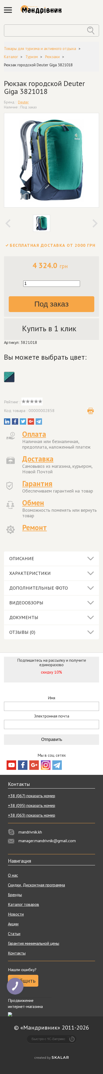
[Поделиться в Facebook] (15, 421)
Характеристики (30, 573)
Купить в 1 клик (49, 328)
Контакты (17, 953)
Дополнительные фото (38, 588)
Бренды (15, 894)
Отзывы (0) (22, 632)
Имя (51, 697)
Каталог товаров (23, 904)
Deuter (23, 102)
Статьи (14, 933)
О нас (13, 875)
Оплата (34, 434)
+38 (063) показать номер (31, 815)
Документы (23, 617)
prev (8, 223)
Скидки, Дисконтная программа (36, 884)
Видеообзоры (26, 603)
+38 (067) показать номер (31, 795)
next (95, 223)
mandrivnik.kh (30, 832)
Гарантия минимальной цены (33, 943)
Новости (16, 914)
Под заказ (51, 304)
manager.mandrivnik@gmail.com (47, 840)
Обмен (33, 503)
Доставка (37, 459)
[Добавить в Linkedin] (7, 421)
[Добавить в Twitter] (23, 421)
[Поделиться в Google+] (31, 421)
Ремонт (34, 527)
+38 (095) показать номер (31, 805)
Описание (21, 558)
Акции (13, 923)
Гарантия (37, 483)
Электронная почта (51, 716)
